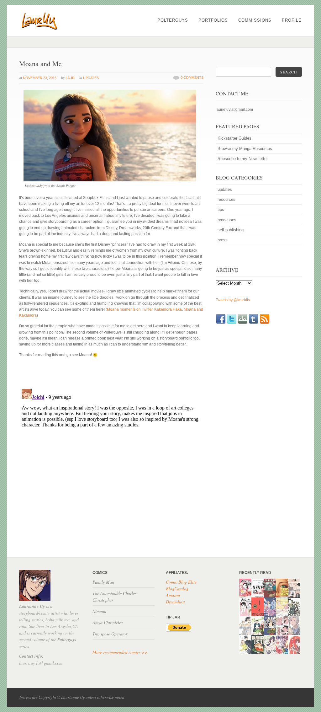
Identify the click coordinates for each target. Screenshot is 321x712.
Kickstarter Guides (234, 138)
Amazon (173, 595)
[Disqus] (111, 464)
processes (227, 219)
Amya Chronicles (107, 622)
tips (221, 209)
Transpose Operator (109, 634)
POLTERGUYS (172, 20)
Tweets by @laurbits (233, 300)
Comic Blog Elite (181, 582)
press (223, 240)
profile (292, 20)
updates (91, 78)
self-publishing (231, 230)
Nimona (99, 611)
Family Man (103, 582)
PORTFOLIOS (213, 20)
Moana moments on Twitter (129, 309)
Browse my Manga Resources (245, 148)
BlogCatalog (177, 589)
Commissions (254, 20)
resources (226, 199)
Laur (70, 78)
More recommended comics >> (119, 652)
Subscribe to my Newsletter (243, 158)
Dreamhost (175, 602)
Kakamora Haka (168, 309)
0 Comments (192, 77)
